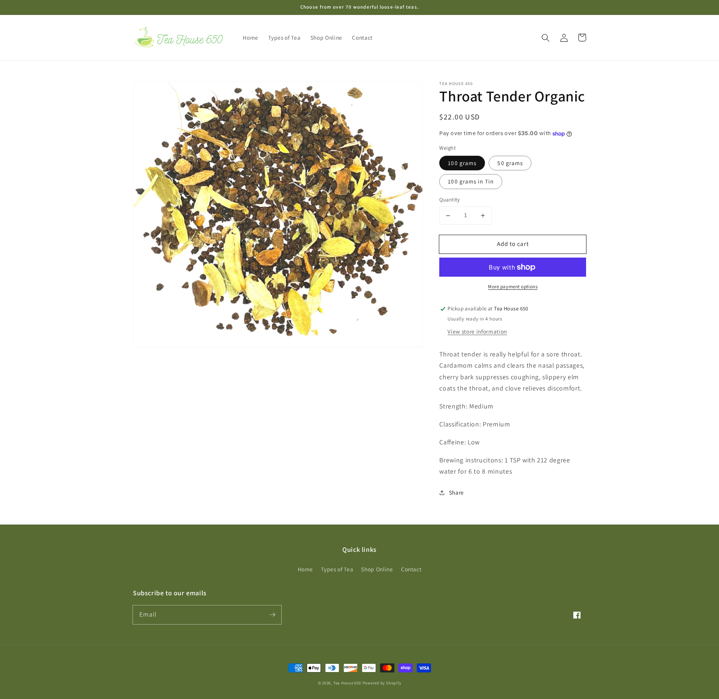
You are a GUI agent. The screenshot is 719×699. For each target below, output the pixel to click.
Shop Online (377, 569)
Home (305, 569)
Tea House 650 (347, 683)
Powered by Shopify (381, 683)
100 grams (462, 163)
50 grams (510, 163)
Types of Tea (337, 569)
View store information (477, 331)
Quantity (449, 199)
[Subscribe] (272, 614)
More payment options (512, 287)
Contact (411, 569)
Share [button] (456, 492)
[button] (546, 37)
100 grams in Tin (471, 181)
